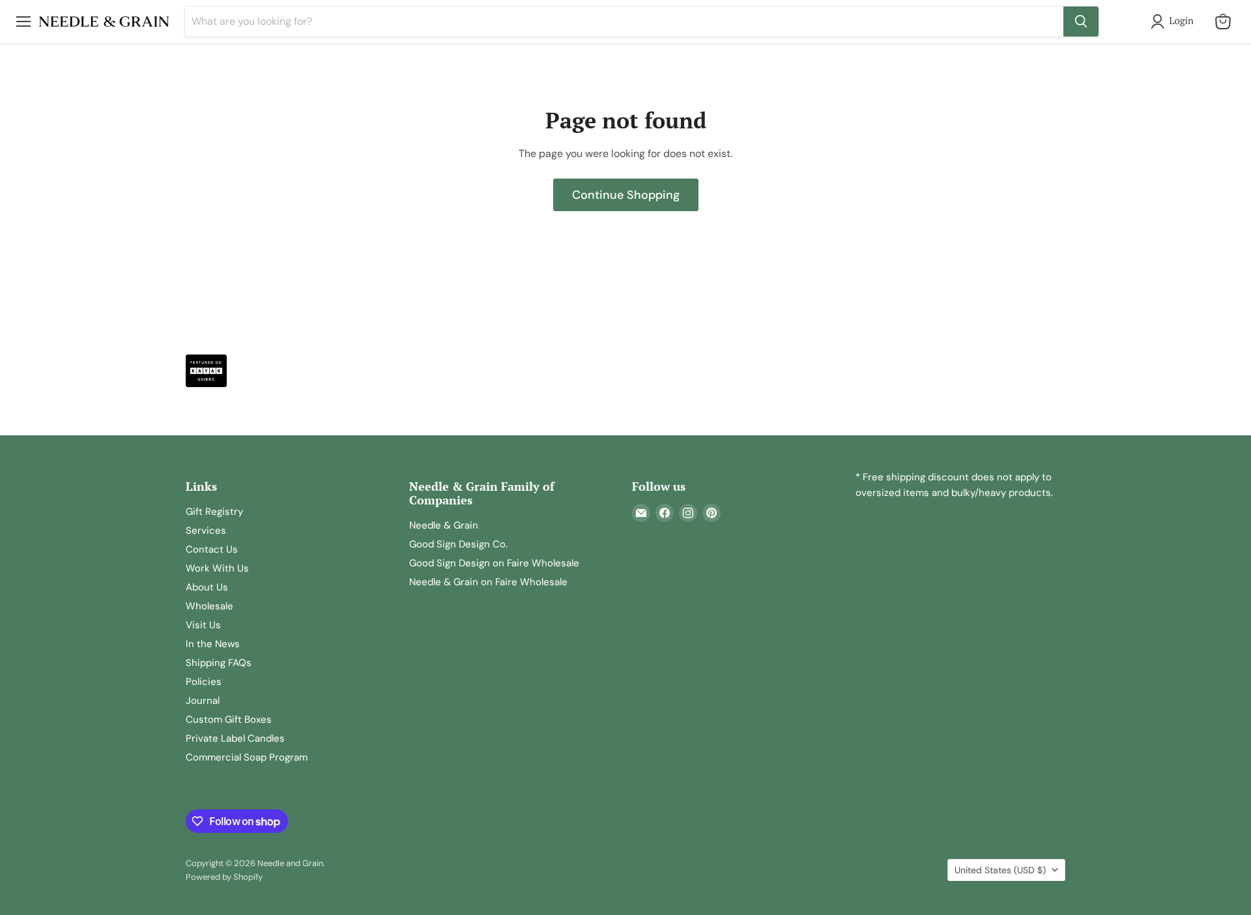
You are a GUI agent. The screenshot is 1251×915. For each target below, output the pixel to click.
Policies (204, 681)
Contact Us (212, 549)
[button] (1175, 21)
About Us (207, 587)
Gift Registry (214, 511)
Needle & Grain (443, 525)
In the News (213, 643)
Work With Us (217, 568)
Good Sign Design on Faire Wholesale (494, 563)
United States (1000, 870)
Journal (203, 700)
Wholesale (209, 606)
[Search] (1081, 21)
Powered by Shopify (224, 876)
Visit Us (203, 625)
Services (206, 530)
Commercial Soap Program (247, 757)
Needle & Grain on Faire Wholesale (488, 581)
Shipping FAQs (219, 662)
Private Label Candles (235, 738)
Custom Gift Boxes (229, 719)
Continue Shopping (626, 195)
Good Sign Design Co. (458, 544)
